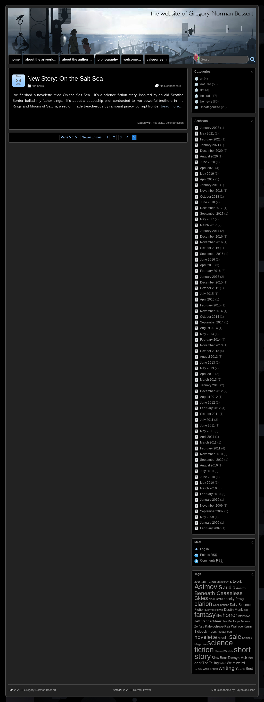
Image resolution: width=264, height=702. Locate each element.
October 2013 (209, 351)
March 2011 (208, 442)
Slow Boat (219, 658)
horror (229, 615)
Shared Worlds (223, 651)
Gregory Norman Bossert (40, 689)
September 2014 (212, 322)
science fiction (175, 122)
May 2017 (207, 219)
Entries (208, 555)
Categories (155, 59)
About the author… (77, 59)
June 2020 (207, 162)
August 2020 (209, 156)
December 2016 (211, 236)
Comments (211, 560)
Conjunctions (221, 604)
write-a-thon (210, 668)
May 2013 (207, 368)
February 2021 (210, 139)
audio (229, 587)
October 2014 (209, 317)
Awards (241, 588)
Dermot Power (214, 609)
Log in (204, 549)
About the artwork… (40, 59)
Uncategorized (210, 107)
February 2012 (210, 408)
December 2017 (211, 208)
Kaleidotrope (214, 626)
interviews (244, 615)
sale (235, 636)
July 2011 (206, 420)
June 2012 (207, 402)
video (222, 663)
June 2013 (207, 362)
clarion (203, 603)
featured (205, 84)
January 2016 (209, 277)
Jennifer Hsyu (231, 621)
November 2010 (211, 454)
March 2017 (208, 225)
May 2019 (207, 174)
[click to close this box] (252, 71)
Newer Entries (92, 137)
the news (38, 85)
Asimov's (208, 587)
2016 (197, 581)
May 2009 (207, 517)
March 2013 (208, 379)
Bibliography (107, 59)
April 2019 (207, 179)
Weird (231, 663)
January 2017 (209, 231)
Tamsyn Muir (237, 658)
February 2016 (210, 271)
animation (208, 581)
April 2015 (207, 299)
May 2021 (207, 133)
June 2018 (207, 202)
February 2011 (210, 448)
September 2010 (212, 460)
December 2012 (211, 391)
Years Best (244, 668)
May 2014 (207, 334)
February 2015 (210, 305)
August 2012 (209, 397)
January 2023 (209, 128)
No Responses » (170, 85)
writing (227, 668)
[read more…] (172, 106)
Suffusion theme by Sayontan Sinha (233, 689)
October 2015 (209, 288)
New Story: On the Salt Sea (65, 78)
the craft (205, 96)
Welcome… (132, 59)
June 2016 (207, 259)
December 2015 (211, 282)
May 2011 (207, 431)
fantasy (205, 615)
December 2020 (211, 151)
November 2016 (211, 242)
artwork (235, 581)
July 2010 (207, 471)
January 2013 (209, 385)
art (201, 78)
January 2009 (209, 522)
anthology (223, 581)
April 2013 (207, 374)
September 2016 (212, 254)
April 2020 (207, 168)
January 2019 (209, 185)
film (202, 90)
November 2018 (211, 191)
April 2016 (207, 265)
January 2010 (209, 500)
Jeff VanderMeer (207, 621)
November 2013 (211, 345)
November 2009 (211, 505)
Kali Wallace (233, 626)
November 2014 (211, 311)
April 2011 (207, 437)
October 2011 (209, 414)
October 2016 (209, 248)
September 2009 (212, 511)
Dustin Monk (233, 610)
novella (223, 638)
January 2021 (209, 145)
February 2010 (210, 494)
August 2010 (209, 465)
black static (216, 598)
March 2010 (208, 488)
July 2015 (207, 294)
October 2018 (209, 196)
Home (15, 59)
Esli (246, 609)
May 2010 (207, 482)
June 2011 (207, 425)
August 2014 (209, 328)
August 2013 (209, 356)
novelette (158, 122)
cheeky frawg (234, 599)
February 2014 (210, 339)
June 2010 (207, 477)
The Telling (210, 663)
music (212, 631)
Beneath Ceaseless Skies (218, 595)
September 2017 (212, 213)
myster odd (225, 631)
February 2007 (210, 528)
